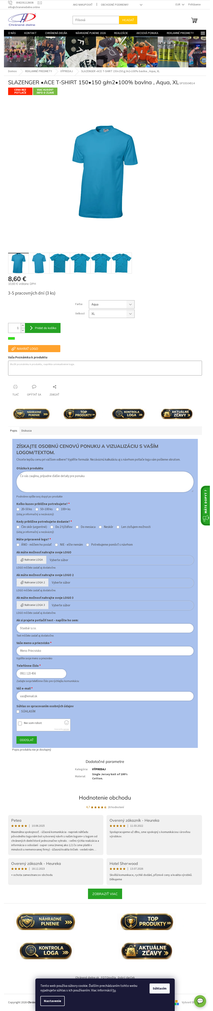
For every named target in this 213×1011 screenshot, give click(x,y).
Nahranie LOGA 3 (35, 605)
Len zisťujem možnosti (136, 527)
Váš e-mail (23, 688)
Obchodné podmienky (115, 5)
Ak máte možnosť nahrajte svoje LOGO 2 (45, 575)
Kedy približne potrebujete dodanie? (43, 522)
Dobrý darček (126, 978)
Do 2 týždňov (63, 527)
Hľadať (128, 20)
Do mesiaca (88, 527)
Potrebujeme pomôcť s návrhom (112, 545)
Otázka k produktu (29, 468)
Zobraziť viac (105, 894)
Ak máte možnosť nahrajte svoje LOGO (43, 552)
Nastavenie (52, 1001)
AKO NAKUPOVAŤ (83, 5)
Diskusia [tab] (26, 431)
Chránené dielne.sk (87, 978)
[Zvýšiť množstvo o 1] (23, 325)
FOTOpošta (108, 978)
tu (114, 990)
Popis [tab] (13, 431)
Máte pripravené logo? (32, 539)
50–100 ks (46, 509)
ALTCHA (66, 729)
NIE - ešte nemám (71, 545)
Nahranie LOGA (34, 560)
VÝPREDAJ (99, 769)
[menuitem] (12, 33)
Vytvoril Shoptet (192, 1002)
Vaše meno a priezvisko (33, 643)
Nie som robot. (33, 723)
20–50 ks (26, 509)
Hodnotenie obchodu (105, 797)
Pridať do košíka (45, 328)
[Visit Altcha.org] (66, 724)
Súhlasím (160, 988)
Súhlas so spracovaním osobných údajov (45, 706)
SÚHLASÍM (28, 712)
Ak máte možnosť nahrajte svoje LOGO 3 (45, 598)
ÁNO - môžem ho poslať (36, 545)
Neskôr (108, 527)
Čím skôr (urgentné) (34, 527)
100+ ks (66, 509)
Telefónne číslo (27, 666)
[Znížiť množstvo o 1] (23, 330)
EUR (178, 4)
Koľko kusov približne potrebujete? (42, 504)
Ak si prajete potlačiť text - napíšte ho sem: (47, 620)
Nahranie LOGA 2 (35, 582)
